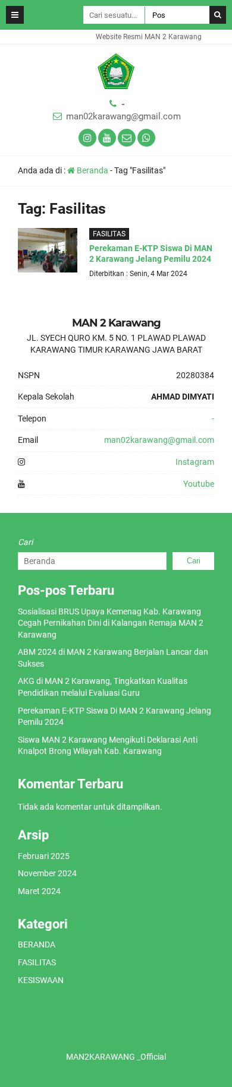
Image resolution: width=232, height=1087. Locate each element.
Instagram (194, 462)
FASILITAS (109, 234)
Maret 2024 (39, 891)
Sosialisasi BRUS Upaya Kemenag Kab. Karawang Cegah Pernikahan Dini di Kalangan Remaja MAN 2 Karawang (110, 623)
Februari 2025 (44, 856)
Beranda (91, 170)
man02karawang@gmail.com (123, 116)
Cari (25, 542)
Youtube (198, 484)
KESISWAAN (41, 980)
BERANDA (36, 944)
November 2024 (47, 873)
